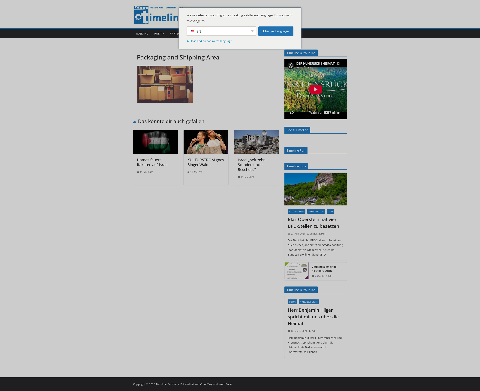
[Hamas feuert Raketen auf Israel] (155, 133)
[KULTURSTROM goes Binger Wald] (206, 133)
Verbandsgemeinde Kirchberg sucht (324, 268)
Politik (159, 33)
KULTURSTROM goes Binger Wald (205, 162)
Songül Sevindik (318, 233)
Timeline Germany (167, 384)
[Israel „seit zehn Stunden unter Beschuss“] (256, 133)
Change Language (276, 31)
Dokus (292, 302)
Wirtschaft (178, 33)
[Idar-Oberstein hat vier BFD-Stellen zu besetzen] (315, 189)
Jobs (330, 211)
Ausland (142, 33)
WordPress (225, 384)
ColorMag (206, 384)
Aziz (314, 331)
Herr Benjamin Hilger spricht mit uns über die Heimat (313, 316)
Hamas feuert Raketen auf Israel (152, 162)
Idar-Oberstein (316, 211)
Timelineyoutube (309, 302)
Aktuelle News (296, 211)
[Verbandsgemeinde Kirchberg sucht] (296, 271)
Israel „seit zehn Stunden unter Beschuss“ (252, 164)
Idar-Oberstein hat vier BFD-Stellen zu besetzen (313, 222)
